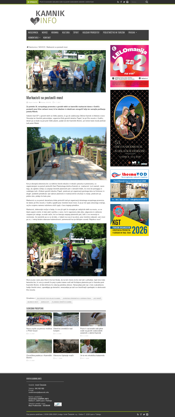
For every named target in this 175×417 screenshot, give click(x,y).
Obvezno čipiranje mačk (63, 355)
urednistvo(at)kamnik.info (39, 392)
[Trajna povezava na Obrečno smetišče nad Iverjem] (66, 326)
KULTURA (66, 32)
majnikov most (33, 302)
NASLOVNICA (33, 32)
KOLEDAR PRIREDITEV (91, 32)
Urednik (35, 102)
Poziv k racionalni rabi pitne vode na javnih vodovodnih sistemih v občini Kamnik (68, 2)
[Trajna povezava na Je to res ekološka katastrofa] (93, 352)
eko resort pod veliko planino (48, 298)
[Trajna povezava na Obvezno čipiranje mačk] (66, 352)
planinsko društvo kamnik (61, 302)
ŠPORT (76, 32)
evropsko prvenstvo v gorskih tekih (77, 298)
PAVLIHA (131, 32)
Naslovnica (33, 47)
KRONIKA (54, 32)
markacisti (45, 302)
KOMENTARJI (33, 37)
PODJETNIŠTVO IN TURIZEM (114, 32)
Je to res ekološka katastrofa (92, 355)
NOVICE (45, 32)
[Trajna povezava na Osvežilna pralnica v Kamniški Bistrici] (39, 352)
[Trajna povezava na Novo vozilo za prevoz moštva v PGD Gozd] (39, 326)
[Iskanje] (147, 2)
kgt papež (97, 298)
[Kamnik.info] (45, 23)
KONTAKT (47, 37)
